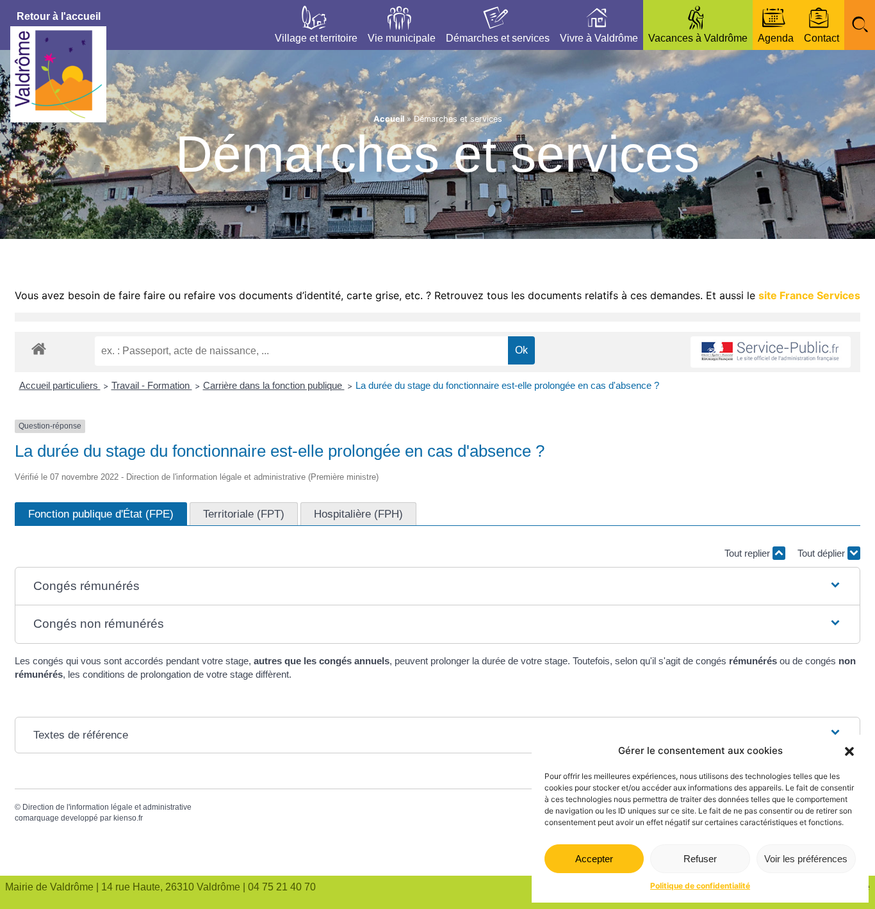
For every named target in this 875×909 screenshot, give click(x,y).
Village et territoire (316, 38)
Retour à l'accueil (59, 16)
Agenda (776, 38)
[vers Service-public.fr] (771, 352)
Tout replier (748, 553)
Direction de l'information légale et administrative (107, 807)
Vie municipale (402, 38)
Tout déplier (822, 553)
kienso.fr (128, 818)
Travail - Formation (151, 385)
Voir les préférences (805, 858)
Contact (821, 38)
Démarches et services (498, 38)
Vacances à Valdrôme (698, 38)
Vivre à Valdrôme (599, 38)
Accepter (594, 858)
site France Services (809, 295)
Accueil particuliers (60, 385)
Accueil (388, 119)
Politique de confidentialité (700, 885)
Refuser (700, 858)
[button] (849, 751)
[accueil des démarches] (38, 348)
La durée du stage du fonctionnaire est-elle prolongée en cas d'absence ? (507, 385)
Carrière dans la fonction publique (274, 385)
